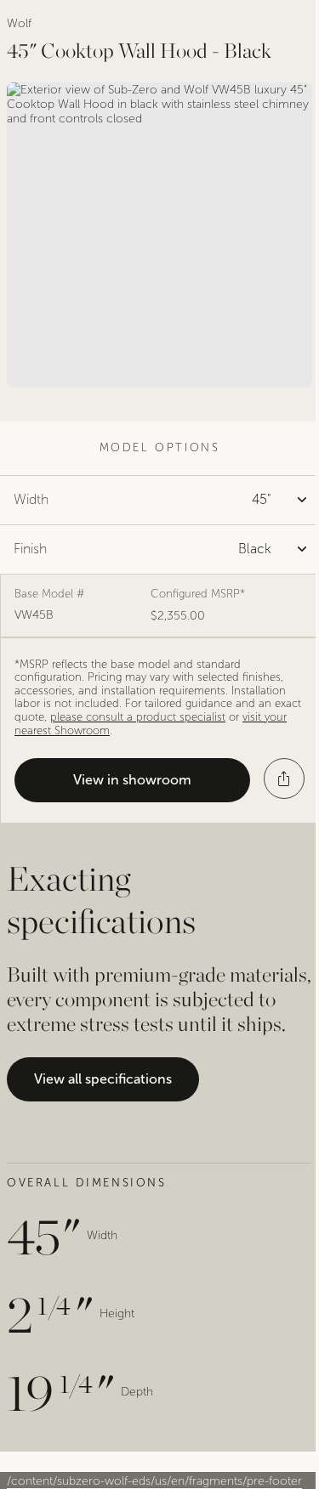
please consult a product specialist (137, 717)
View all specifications (103, 1079)
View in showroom (132, 780)
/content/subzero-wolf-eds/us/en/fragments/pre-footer (154, 1481)
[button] (284, 778)
